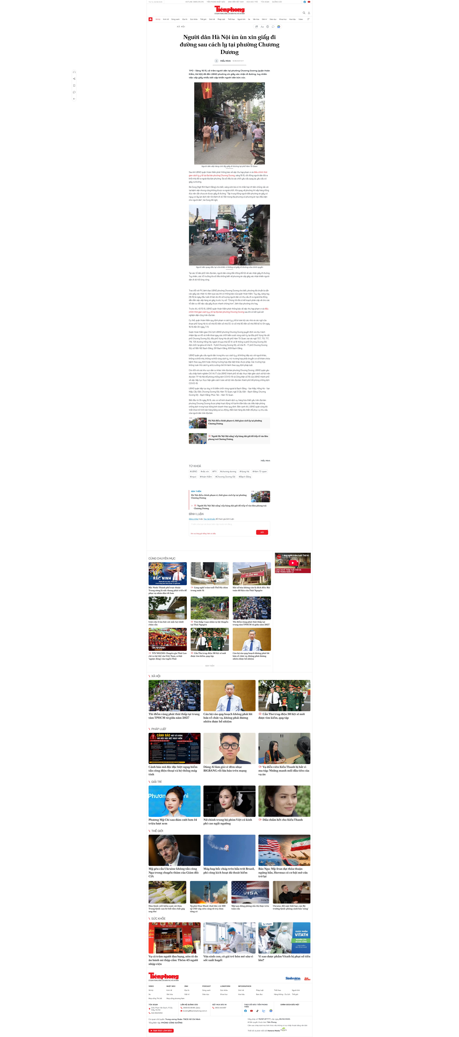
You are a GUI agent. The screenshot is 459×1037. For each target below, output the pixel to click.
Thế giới (203, 19)
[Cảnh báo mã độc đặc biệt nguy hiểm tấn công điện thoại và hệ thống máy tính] (175, 748)
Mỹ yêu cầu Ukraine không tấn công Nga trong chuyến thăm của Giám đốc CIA (174, 872)
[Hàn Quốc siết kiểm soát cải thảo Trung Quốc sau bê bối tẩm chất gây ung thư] (167, 892)
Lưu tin (74, 85)
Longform (225, 986)
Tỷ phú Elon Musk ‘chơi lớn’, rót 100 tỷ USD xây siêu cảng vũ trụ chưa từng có (208, 909)
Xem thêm (308, 19)
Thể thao (231, 19)
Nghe (74, 72)
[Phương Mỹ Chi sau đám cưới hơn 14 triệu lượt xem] (175, 801)
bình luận (273, 26)
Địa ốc (184, 19)
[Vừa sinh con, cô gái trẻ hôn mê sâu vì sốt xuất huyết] (229, 938)
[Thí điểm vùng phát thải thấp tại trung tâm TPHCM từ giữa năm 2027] (252, 608)
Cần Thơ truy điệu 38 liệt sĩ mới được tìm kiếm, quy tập (208, 654)
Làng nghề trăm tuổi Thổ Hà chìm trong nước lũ (209, 589)
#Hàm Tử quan (260, 471)
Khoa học (283, 19)
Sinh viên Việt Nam (236, 2)
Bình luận (74, 92)
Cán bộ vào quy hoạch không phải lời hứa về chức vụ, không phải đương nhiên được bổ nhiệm (251, 656)
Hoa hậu (292, 19)
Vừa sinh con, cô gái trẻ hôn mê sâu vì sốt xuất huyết (228, 958)
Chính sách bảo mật (289, 1005)
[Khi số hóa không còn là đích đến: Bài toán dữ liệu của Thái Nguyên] (252, 573)
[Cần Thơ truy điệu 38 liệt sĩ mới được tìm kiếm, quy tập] (210, 639)
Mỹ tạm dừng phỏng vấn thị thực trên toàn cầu (250, 907)
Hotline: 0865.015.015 (195, 2)
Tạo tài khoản (209, 519)
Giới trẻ (212, 19)
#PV (214, 471)
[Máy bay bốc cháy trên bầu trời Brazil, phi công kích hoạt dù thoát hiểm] (229, 850)
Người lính (241, 19)
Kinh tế (166, 19)
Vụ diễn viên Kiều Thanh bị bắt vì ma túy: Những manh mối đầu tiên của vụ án (283, 770)
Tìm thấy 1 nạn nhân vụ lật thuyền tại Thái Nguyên (209, 623)
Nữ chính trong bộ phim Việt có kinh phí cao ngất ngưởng (227, 821)
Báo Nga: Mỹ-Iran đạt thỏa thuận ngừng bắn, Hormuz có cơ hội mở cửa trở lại (283, 872)
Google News (278, 26)
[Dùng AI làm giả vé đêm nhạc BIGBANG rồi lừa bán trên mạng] (229, 748)
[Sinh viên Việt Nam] (293, 979)
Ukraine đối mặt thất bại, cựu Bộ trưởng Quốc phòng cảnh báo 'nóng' (290, 907)
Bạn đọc (259, 994)
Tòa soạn (265, 2)
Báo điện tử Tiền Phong (230, 10)
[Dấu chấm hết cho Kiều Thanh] (284, 801)
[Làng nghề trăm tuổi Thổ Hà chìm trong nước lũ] (210, 573)
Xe (249, 19)
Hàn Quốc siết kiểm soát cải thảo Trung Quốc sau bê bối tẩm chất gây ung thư (167, 909)
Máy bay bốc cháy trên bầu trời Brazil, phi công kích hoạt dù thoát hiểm (228, 870)
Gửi (262, 532)
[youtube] (309, 2)
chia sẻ (256, 26)
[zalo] (265, 1011)
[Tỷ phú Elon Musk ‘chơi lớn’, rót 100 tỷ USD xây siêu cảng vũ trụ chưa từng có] (209, 892)
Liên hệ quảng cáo (189, 1005)
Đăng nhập (193, 519)
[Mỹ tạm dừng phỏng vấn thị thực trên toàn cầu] (250, 892)
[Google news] (272, 1011)
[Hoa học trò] (307, 979)
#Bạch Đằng (245, 476)
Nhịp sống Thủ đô (155, 998)
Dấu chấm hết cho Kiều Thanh (282, 820)
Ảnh (186, 986)
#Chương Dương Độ (225, 476)
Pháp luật (221, 19)
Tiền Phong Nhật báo (216, 2)
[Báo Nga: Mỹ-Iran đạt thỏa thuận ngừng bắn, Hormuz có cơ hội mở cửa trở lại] (284, 850)
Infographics (244, 986)
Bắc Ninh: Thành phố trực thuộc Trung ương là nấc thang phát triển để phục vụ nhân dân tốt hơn (168, 590)
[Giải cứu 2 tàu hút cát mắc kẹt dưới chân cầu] (168, 608)
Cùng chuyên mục (162, 558)
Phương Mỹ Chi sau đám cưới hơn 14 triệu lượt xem (173, 821)
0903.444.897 (220, 1008)
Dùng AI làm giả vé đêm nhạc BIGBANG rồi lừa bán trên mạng (225, 768)
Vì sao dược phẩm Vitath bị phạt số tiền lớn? (284, 958)
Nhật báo (171, 986)
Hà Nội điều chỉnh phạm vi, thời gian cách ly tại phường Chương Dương (235, 422)
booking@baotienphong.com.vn (195, 1011)
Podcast (206, 986)
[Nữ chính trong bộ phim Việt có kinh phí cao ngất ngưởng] (229, 801)
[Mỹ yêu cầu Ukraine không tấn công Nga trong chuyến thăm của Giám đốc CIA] (175, 850)
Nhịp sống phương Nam (175, 998)
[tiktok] (258, 1010)
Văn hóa (256, 19)
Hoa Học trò (252, 2)
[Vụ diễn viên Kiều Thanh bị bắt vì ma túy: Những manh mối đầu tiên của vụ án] (284, 748)
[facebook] (304, 2)
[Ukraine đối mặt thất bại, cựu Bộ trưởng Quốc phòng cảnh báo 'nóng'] (292, 892)
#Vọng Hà (244, 471)
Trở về (74, 98)
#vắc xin (205, 471)
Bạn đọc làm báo (162, 1030)
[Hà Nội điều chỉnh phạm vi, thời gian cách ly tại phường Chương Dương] (198, 423)
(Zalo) (198, 1008)
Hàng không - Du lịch (282, 994)
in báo (267, 26)
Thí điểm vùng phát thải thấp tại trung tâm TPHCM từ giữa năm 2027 (251, 623)
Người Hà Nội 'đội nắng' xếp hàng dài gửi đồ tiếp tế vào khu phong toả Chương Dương (238, 437)
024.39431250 (157, 1013)
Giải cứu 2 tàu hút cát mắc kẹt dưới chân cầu (166, 623)
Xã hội (158, 19)
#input (193, 476)
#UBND (193, 471)
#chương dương (228, 471)
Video (301, 19)
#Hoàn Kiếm (206, 476)
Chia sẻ (74, 78)
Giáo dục (273, 19)
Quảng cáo (277, 2)
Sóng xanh (175, 19)
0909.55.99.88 (189, 1008)
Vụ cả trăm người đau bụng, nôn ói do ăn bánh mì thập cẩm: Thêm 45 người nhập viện (173, 960)
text (262, 26)
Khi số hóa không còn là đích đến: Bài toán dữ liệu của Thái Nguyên (251, 589)
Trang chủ (150, 19)
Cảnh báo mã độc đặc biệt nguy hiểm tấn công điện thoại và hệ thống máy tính (173, 770)
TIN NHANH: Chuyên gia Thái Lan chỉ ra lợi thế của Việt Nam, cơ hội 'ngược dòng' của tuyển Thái (168, 656)
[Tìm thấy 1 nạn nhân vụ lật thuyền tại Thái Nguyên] (210, 608)
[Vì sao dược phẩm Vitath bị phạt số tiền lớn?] (284, 938)
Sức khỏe (193, 19)
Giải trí (264, 19)
